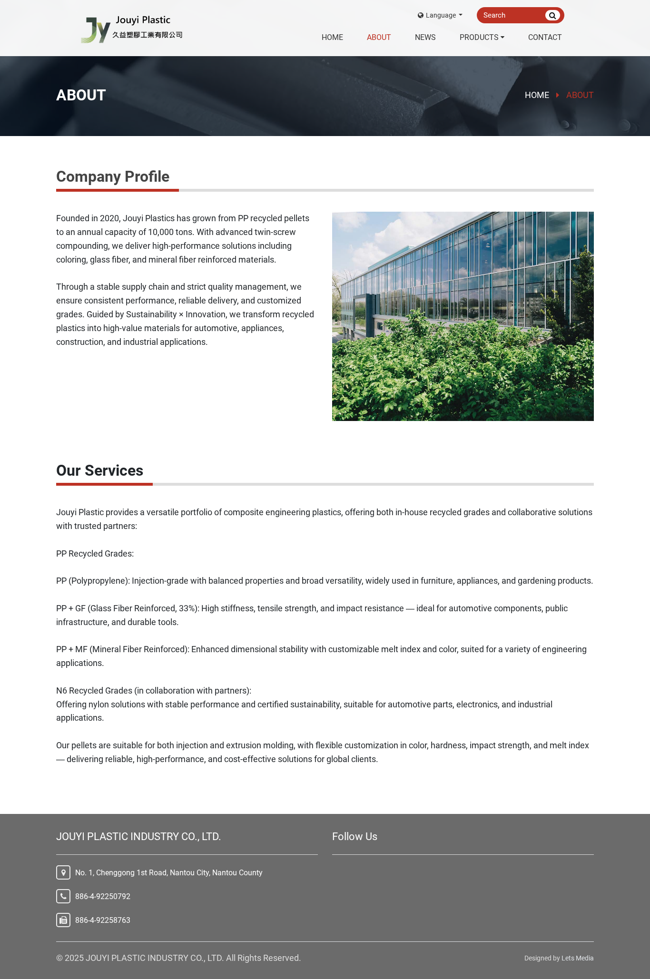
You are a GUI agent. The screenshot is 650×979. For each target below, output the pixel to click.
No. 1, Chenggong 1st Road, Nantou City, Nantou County (169, 872)
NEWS (425, 37)
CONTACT (545, 37)
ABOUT (379, 37)
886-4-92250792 (102, 896)
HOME (332, 37)
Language (441, 15)
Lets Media (577, 958)
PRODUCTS (479, 37)
